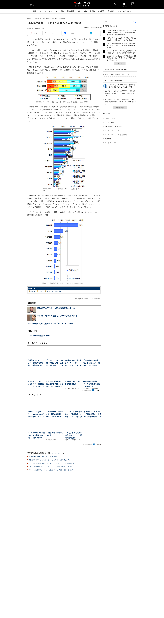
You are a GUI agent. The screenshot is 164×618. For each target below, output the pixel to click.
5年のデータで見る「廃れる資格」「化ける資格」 (44, 456)
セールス (42, 11)
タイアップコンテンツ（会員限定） (116, 135)
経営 (34, 11)
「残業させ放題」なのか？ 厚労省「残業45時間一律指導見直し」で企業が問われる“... (36, 363)
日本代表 (33, 291)
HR (56, 11)
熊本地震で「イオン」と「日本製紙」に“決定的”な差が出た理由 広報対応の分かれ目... (92, 414)
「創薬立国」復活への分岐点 (54, 434)
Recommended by (87, 390)
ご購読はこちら (120, 108)
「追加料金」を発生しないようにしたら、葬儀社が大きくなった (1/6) (91, 363)
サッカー (41, 291)
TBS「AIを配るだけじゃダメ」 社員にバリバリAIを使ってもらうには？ (51, 470)
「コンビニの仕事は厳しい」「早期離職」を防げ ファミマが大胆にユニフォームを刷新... (73, 414)
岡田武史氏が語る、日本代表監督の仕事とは (56, 308)
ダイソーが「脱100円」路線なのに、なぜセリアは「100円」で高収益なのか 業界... (54, 384)
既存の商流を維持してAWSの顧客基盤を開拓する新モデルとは (91, 384)
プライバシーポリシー (112, 143)
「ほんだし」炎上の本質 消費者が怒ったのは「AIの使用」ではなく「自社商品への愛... (54, 363)
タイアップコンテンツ (112, 131)
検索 (134, 21)
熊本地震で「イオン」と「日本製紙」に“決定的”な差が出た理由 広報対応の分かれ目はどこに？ (120, 102)
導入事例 (111, 11)
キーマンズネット (57, 453)
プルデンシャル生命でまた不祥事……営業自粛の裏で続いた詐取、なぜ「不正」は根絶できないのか (121, 58)
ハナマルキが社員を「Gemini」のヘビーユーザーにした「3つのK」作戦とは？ (52, 463)
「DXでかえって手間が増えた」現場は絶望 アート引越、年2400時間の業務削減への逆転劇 (121, 45)
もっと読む (120, 63)
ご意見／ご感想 (110, 119)
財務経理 (70, 11)
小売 (78, 11)
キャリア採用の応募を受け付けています (118, 74)
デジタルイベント (124, 11)
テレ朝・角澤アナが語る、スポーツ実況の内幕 (57, 316)
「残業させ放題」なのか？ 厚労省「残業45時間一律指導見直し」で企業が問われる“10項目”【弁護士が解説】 (121, 33)
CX (50, 11)
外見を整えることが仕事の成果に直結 (73, 383)
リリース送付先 (110, 123)
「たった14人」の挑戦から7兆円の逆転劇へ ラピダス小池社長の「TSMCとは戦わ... (55, 414)
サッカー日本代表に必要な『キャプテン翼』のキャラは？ (52, 324)
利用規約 (108, 139)
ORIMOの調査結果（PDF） (41, 336)
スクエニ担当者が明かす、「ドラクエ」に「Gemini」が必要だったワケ (50, 466)
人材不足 (101, 11)
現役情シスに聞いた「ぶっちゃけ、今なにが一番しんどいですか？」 (49, 460)
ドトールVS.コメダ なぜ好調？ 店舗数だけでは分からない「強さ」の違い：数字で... (36, 384)
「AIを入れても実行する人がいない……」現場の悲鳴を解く (73, 435)
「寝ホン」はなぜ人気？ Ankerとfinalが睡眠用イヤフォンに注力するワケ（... (36, 414)
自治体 (92, 11)
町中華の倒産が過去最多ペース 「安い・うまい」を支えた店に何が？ (73, 363)
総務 (62, 11)
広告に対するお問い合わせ (113, 127)
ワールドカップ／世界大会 (55, 291)
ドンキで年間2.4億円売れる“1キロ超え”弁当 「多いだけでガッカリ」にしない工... (36, 435)
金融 (85, 11)
